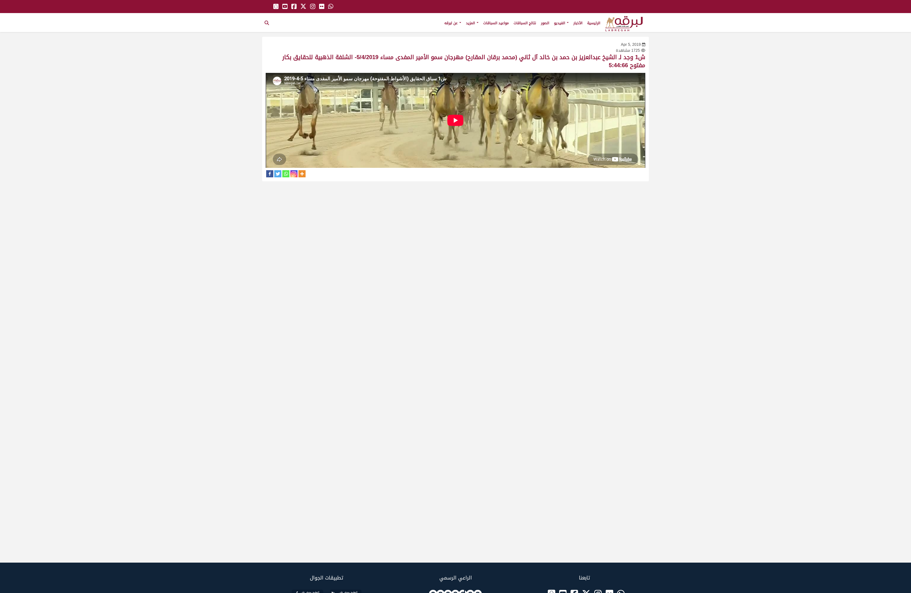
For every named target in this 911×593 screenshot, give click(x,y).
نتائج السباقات (525, 23)
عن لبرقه (451, 23)
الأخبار (577, 23)
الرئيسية (593, 23)
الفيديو (560, 23)
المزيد (471, 23)
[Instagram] (293, 173)
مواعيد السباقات (496, 23)
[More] (302, 173)
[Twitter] (277, 173)
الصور (545, 23)
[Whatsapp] (285, 173)
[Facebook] (269, 173)
